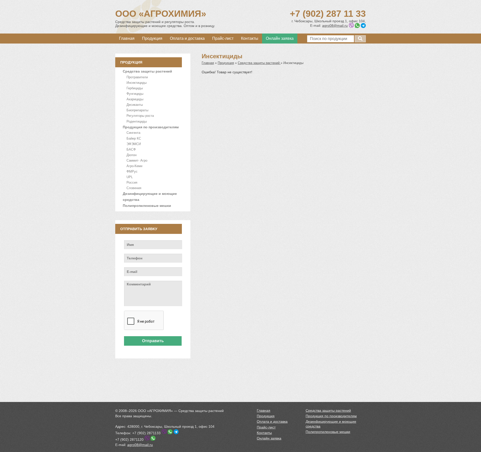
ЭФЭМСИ (134, 144)
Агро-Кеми (134, 166)
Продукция (152, 38)
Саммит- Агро (137, 160)
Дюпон (132, 155)
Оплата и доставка (187, 38)
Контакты (249, 38)
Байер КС (134, 138)
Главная (127, 38)
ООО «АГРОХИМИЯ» (160, 14)
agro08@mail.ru (335, 26)
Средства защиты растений (147, 71)
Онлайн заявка (280, 38)
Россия (132, 182)
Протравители (137, 77)
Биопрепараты (137, 110)
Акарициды (135, 99)
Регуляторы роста (140, 116)
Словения (134, 188)
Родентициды (137, 121)
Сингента (133, 133)
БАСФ (131, 149)
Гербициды (135, 88)
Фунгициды (135, 94)
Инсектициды (137, 83)
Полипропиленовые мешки (147, 206)
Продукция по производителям (151, 127)
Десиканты (135, 105)
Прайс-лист (222, 38)
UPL (130, 177)
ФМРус (132, 171)
